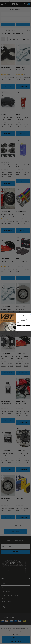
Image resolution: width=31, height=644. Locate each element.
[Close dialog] (30, 314)
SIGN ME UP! (23, 325)
